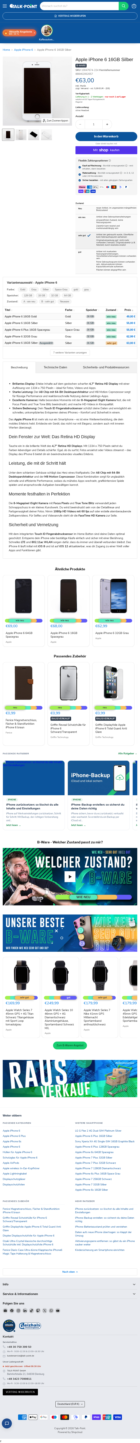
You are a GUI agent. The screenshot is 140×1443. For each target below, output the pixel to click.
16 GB (41, 295)
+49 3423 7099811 (19, 1379)
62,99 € (131, 336)
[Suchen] (124, 6)
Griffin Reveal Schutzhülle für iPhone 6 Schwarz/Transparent (25, 1219)
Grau (33, 289)
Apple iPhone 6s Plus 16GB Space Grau (97, 1173)
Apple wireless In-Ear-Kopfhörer (21, 1168)
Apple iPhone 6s (12, 1141)
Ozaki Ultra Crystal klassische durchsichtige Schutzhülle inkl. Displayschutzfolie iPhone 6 (28, 1242)
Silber (46, 289)
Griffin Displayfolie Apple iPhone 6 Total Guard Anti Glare (111, 728)
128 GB (28, 295)
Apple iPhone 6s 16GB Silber (91, 1190)
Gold (22, 289)
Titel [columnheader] (7, 309)
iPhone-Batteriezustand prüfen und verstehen (101, 1226)
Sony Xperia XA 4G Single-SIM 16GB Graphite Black (105, 1141)
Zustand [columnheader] (111, 309)
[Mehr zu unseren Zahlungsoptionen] (110, 160)
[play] (70, 876)
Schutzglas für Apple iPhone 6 (20, 1157)
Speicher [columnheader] (91, 309)
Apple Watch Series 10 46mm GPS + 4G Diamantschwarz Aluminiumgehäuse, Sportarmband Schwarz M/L (59, 1019)
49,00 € (131, 316)
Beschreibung (19, 367)
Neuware (64, 301)
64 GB (67, 295)
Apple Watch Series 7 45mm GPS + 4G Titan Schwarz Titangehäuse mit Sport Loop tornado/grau (20, 1017)
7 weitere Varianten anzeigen (70, 352)
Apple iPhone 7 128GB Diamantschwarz (98, 1168)
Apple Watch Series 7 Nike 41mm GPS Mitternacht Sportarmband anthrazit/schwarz (97, 1017)
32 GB (54, 295)
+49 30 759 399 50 (19, 1347)
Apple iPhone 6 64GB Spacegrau (19, 635)
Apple (8, 642)
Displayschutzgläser (14, 1179)
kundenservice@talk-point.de (20, 1355)
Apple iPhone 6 (23, 49)
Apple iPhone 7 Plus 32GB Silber (93, 1157)
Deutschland (68, 1404)
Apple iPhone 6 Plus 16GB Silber (93, 1136)
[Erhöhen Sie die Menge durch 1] (107, 124)
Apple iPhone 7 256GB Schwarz (93, 1179)
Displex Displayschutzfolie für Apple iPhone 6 (28, 1235)
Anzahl (79, 116)
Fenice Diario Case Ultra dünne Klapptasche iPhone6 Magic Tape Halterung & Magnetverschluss (32, 1251)
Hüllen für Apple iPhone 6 (17, 1152)
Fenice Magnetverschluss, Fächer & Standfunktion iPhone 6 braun (21, 723)
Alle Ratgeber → (127, 753)
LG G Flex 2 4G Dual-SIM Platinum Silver (98, 1130)
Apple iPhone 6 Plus (14, 1136)
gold (76, 289)
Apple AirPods (11, 1163)
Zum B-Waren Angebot (70, 1045)
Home (6, 49)
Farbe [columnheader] (68, 309)
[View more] (70, 933)
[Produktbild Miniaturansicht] (8, 135)
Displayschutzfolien (14, 1184)
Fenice (9, 732)
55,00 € (131, 323)
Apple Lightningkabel (15, 1173)
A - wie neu (29, 301)
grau (86, 289)
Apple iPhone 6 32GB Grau (112, 633)
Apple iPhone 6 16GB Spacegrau (63, 635)
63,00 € (131, 343)
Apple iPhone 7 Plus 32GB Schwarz (95, 1163)
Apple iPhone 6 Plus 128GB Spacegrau (97, 1146)
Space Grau (61, 289)
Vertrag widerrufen (20, 1392)
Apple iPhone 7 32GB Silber (91, 1184)
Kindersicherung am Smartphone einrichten (100, 1250)
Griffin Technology (59, 737)
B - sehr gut (47, 301)
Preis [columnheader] (128, 309)
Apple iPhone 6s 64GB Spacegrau (94, 1152)
